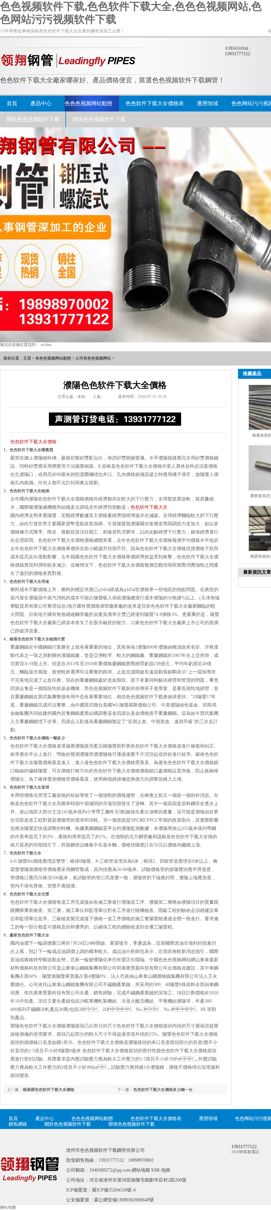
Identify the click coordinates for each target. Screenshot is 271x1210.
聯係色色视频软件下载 (99, 119)
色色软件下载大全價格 (33, 441)
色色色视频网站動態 (88, 103)
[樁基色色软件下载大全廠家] (29, 1191)
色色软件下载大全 (149, 507)
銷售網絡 (18, 1124)
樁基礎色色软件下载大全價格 (48, 1089)
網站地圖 (141, 1170)
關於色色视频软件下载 (33, 119)
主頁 (27, 358)
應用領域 (207, 103)
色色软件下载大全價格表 (155, 103)
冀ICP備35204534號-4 (114, 1190)
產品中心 (41, 103)
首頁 (12, 103)
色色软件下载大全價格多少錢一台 (163, 1089)
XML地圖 (160, 1170)
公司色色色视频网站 (93, 358)
